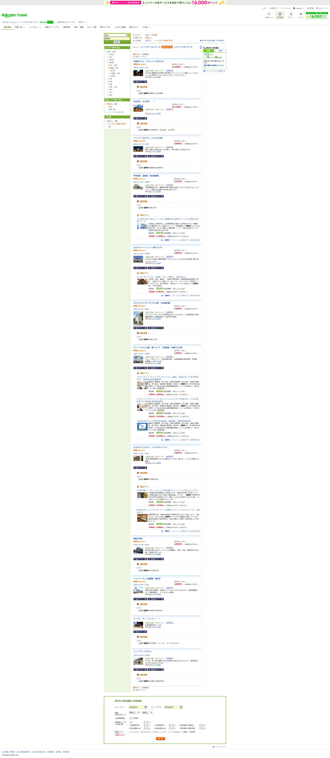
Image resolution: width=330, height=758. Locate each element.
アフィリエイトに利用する (215, 71)
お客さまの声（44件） (141, 144)
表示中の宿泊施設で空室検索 (213, 40)
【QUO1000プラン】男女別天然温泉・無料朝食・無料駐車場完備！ (164, 421)
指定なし (148, 40)
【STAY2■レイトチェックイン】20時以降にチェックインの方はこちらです (167, 490)
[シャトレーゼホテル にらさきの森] (168, 148)
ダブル (155, 732)
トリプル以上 (175, 732)
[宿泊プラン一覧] (140, 82)
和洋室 (192, 732)
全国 (147, 35)
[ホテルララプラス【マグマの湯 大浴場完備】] (168, 313)
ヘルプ (264, 8)
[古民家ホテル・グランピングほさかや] (168, 71)
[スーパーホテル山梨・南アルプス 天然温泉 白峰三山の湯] (168, 357)
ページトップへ (220, 747)
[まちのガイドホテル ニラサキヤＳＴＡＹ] (168, 457)
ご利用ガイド (274, 8)
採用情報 (50, 752)
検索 (160, 738)
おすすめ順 (145, 47)
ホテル (211, 54)
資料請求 (66, 752)
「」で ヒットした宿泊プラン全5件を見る (181, 440)
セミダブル (146, 732)
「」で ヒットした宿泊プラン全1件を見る (181, 240)
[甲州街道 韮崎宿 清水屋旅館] (168, 185)
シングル (135, 732)
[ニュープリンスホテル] (168, 659)
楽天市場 (310, 8)
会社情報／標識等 (8, 752)
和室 (185, 732)
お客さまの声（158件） (142, 182)
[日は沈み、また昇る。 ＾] (168, 110)
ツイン (164, 732)
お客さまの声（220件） (142, 655)
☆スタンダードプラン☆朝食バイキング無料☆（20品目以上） (162, 277)
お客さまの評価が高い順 (183, 47)
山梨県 (113, 73)
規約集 (58, 752)
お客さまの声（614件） (142, 354)
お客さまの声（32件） (141, 453)
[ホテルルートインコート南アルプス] (168, 257)
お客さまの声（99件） (141, 309)
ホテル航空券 (215, 57)
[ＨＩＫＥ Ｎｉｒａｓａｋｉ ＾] (168, 623)
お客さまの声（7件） (141, 67)
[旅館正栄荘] (168, 548)
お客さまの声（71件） (141, 585)
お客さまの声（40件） (141, 545)
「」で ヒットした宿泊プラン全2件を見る (181, 531)
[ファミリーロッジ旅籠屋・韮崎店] (168, 588)
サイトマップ (285, 8)
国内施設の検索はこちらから (214, 66)
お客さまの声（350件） (142, 254)
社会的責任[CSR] (38, 752)
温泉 (110, 109)
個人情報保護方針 (24, 752)
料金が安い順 (155, 47)
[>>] (201, 47)
